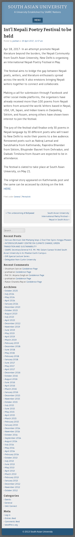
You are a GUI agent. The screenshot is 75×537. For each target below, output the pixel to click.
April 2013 (10, 470)
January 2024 (11, 303)
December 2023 (12, 307)
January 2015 (11, 424)
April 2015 (10, 415)
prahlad (15, 41)
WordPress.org (11, 524)
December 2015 (12, 395)
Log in (7, 515)
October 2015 (11, 402)
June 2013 (10, 464)
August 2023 (11, 313)
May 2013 (9, 467)
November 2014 (12, 431)
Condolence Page (30, 268)
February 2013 (12, 477)
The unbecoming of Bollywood (20, 213)
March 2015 (11, 418)
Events (8, 499)
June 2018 (10, 349)
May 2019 (10, 333)
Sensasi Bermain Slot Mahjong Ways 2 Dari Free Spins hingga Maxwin (38, 239)
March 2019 (11, 339)
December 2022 (12, 323)
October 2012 (11, 490)
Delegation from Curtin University (20, 259)
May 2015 (10, 411)
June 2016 (10, 382)
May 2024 (10, 297)
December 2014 (12, 428)
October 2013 (11, 457)
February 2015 (12, 421)
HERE (7, 188)
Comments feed (12, 521)
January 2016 (11, 392)
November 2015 (12, 398)
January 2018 (11, 359)
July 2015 (9, 405)
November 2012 (12, 487)
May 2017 (9, 366)
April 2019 (10, 336)
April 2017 (10, 369)
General (17, 196)
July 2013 (9, 461)
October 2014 (11, 434)
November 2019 (12, 326)
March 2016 (11, 388)
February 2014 (12, 454)
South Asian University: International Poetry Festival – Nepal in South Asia (55, 216)
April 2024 (10, 300)
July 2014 (9, 444)
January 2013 (11, 480)
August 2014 (11, 441)
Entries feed (10, 518)
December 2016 (12, 372)
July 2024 (9, 294)
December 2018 (12, 346)
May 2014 (10, 447)
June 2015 (10, 408)
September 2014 (13, 438)
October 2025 (11, 290)
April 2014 (10, 451)
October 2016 (11, 375)
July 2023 (9, 316)
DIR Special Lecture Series (17, 256)
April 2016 (10, 385)
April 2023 (10, 320)
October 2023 (11, 310)
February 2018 (12, 356)
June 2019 (10, 330)
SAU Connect (11, 506)
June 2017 (10, 362)
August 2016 (11, 379)
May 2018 (10, 352)
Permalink (26, 196)
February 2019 (12, 343)
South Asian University (37, 6)
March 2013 (10, 474)
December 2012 (12, 483)
